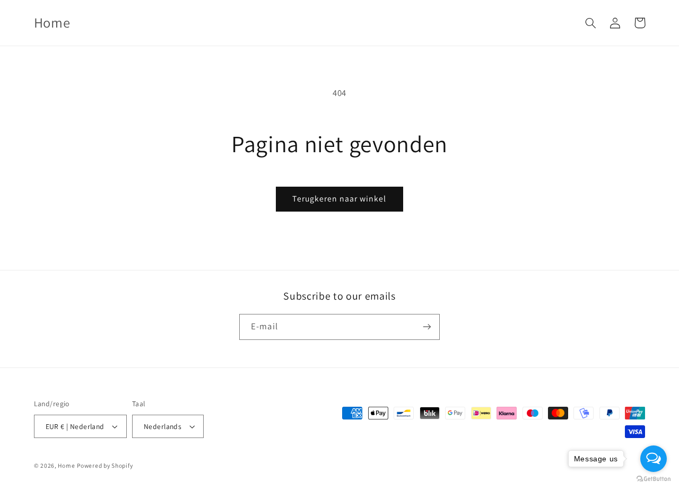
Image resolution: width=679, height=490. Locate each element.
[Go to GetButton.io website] (654, 479)
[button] (591, 23)
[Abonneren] (427, 327)
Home (66, 465)
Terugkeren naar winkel (339, 198)
